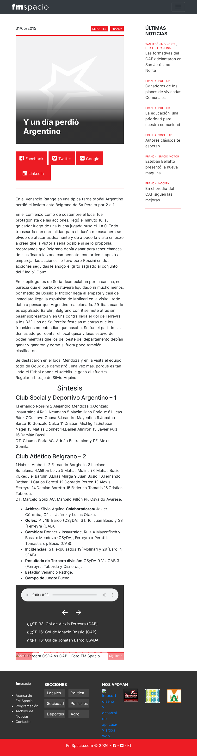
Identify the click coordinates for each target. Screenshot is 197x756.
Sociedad (165, 135)
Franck (116, 28)
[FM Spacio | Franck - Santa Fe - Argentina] (30, 7)
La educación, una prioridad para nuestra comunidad (162, 119)
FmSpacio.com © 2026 (87, 745)
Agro (75, 714)
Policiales (79, 703)
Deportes (99, 28)
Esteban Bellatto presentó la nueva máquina (161, 167)
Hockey (163, 183)
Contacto (23, 722)
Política (164, 81)
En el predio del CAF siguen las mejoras (159, 194)
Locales (54, 692)
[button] (24, 656)
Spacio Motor (168, 156)
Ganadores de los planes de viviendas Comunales (163, 92)
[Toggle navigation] (178, 7)
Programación (27, 706)
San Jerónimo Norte (160, 44)
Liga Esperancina (158, 48)
